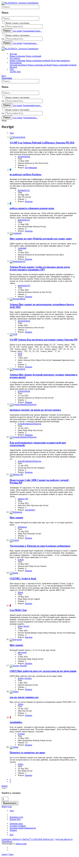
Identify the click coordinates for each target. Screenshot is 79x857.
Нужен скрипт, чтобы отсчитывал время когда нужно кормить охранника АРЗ (40, 268)
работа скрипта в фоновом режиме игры (32, 208)
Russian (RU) (15, 819)
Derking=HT (23, 499)
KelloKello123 (24, 190)
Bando (20, 592)
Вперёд (5, 786)
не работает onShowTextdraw (26, 174)
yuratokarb (22, 248)
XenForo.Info (21, 844)
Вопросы (29, 201)
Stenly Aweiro (23, 626)
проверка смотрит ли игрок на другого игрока (35, 410)
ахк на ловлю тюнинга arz (24, 697)
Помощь (28, 259)
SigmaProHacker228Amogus (29, 424)
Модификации (31, 167)
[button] (3, 46)
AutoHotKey (30, 510)
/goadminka (16, 722)
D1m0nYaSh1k (24, 156)
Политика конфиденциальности (23, 828)
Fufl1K (21, 559)
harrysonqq (22, 652)
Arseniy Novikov (25, 678)
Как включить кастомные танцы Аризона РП (43, 339)
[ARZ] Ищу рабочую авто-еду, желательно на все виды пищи (43, 671)
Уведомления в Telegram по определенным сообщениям (40, 546)
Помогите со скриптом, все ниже (27, 752)
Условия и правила (18, 826)
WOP (20, 353)
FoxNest (21, 734)
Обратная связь (16, 823)
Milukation (22, 527)
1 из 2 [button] (4, 788)
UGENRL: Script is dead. (23, 578)
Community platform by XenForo (28, 839)
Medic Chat (18, 610)
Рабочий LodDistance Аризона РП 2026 (42, 142)
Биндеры (28, 637)
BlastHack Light (16, 817)
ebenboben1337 (24, 285)
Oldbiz (20, 704)
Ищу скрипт (16, 517)
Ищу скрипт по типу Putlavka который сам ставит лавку (41, 238)
